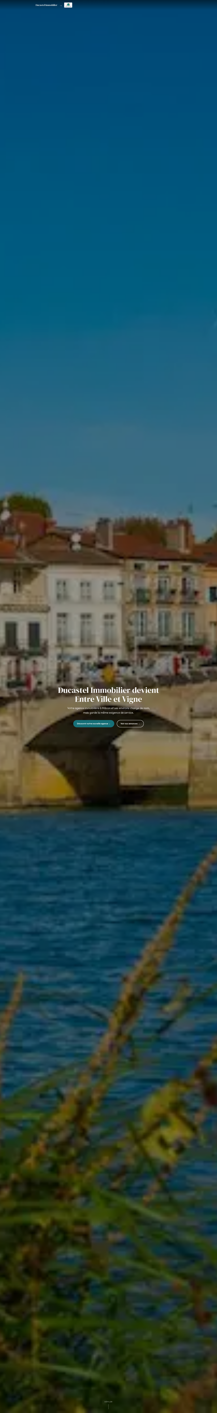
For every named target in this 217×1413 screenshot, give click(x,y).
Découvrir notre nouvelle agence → (94, 723)
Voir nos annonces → (130, 723)
